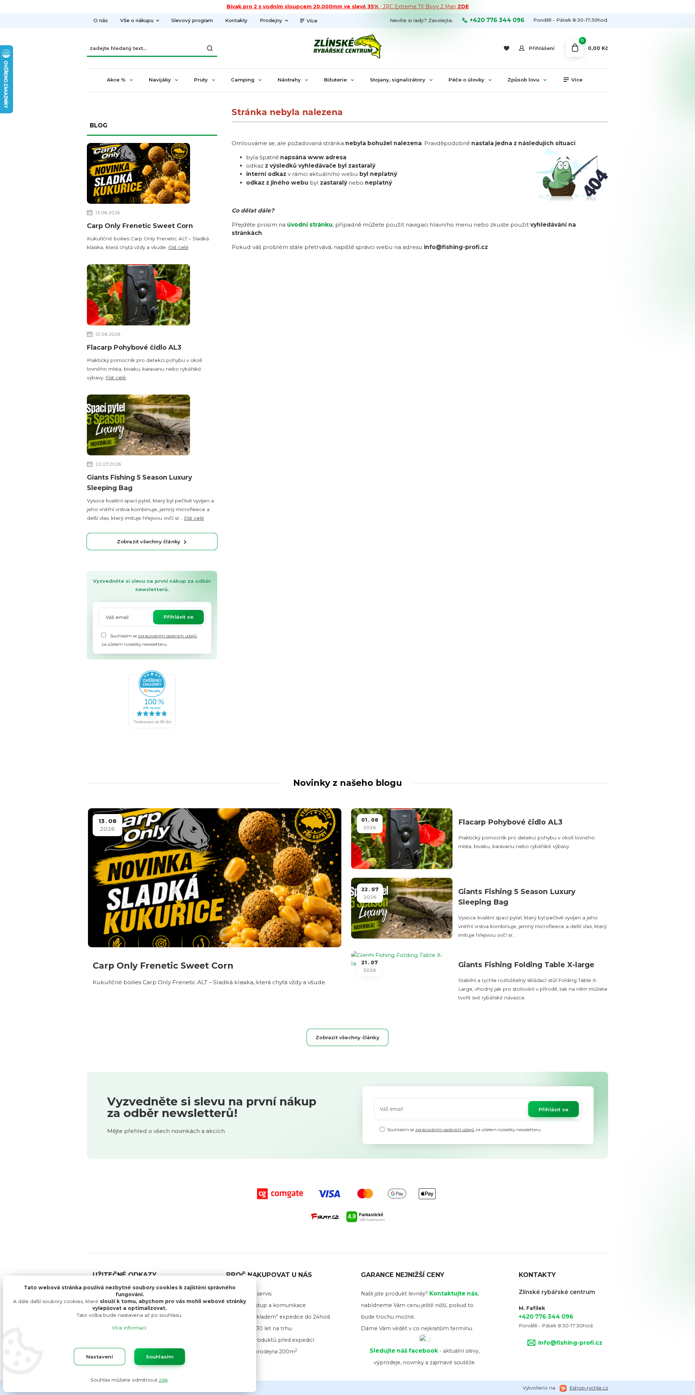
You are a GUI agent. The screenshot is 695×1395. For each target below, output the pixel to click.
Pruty (201, 80)
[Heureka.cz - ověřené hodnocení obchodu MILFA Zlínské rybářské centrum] (152, 698)
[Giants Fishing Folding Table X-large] (401, 981)
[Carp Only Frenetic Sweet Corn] (138, 174)
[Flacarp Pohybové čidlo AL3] (138, 296)
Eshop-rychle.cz (588, 1388)
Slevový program (192, 20)
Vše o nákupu (136, 20)
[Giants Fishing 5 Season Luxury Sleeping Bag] (138, 426)
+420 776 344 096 (497, 20)
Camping (242, 80)
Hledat (210, 48)
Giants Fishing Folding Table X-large (526, 964)
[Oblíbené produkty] (506, 48)
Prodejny (271, 20)
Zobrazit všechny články (149, 541)
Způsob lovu (523, 80)
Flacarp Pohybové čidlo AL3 (134, 347)
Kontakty (236, 20)
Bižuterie (335, 80)
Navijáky (160, 80)
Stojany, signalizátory (397, 80)
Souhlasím (160, 1357)
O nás (100, 20)
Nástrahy (289, 80)
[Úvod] (347, 48)
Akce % (116, 80)
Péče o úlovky (466, 80)
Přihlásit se (178, 617)
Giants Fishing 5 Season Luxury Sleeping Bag (139, 482)
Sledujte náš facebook (404, 1350)
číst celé (178, 247)
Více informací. (129, 1328)
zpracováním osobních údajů (167, 636)
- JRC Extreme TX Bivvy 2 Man (348, 6)
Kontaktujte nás (453, 1293)
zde (163, 1380)
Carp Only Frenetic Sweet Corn (140, 226)
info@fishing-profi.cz (570, 1342)
